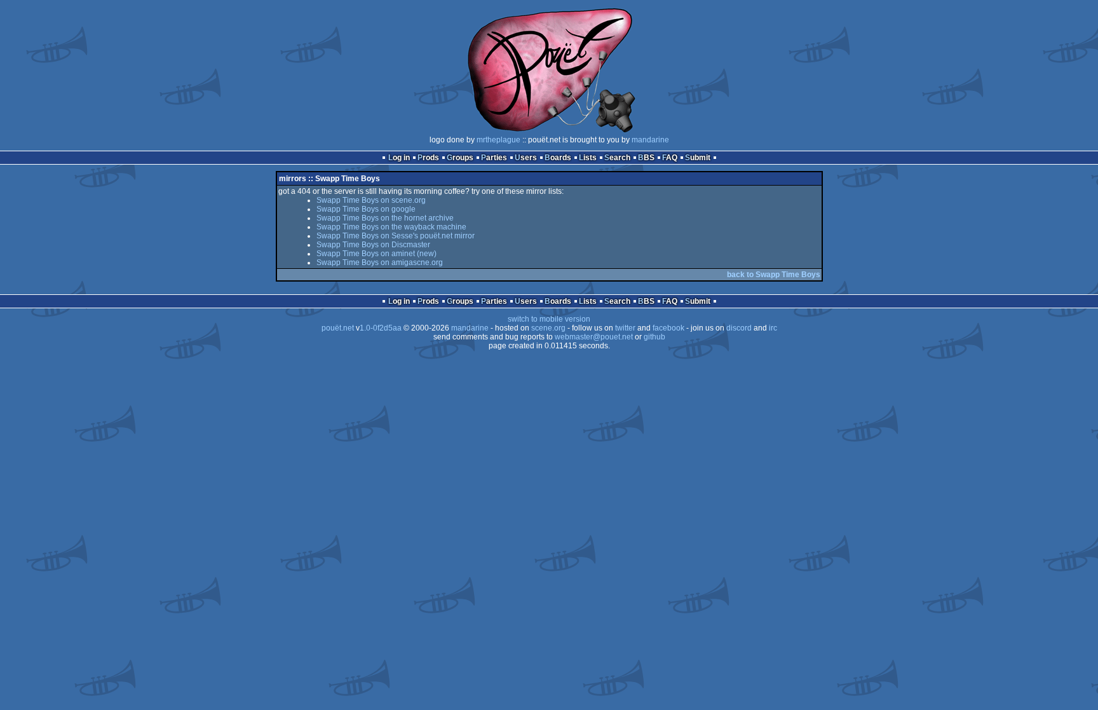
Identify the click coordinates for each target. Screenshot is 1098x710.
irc (773, 328)
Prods (428, 157)
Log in (399, 157)
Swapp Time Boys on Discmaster (373, 244)
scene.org (548, 328)
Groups (460, 157)
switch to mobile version (549, 319)
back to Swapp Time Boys (773, 274)
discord (739, 328)
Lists (588, 157)
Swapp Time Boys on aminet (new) (376, 253)
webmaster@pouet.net (594, 336)
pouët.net (338, 328)
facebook (668, 328)
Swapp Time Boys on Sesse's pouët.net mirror (395, 235)
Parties (494, 157)
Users (526, 157)
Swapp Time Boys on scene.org (371, 200)
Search (617, 157)
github (654, 336)
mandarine (650, 139)
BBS (646, 157)
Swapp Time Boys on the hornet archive (385, 218)
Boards (558, 157)
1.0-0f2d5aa (381, 328)
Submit (697, 157)
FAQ (669, 157)
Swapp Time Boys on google (366, 209)
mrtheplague (498, 139)
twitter (625, 328)
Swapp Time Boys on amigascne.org (379, 262)
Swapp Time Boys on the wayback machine (391, 226)
